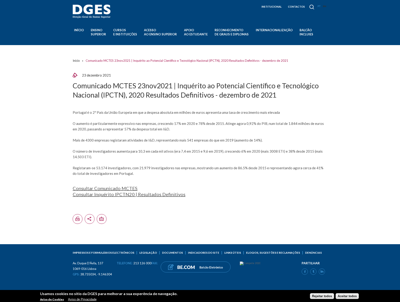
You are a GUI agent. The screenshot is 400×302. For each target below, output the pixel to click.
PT (319, 6)
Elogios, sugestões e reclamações (273, 252)
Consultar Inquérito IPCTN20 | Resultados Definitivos (129, 194)
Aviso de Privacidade (82, 299)
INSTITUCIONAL (272, 6)
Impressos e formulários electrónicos (103, 252)
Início (79, 30)
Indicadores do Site (203, 252)
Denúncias (313, 252)
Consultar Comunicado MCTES (105, 188)
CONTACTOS (296, 6)
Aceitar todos (347, 296)
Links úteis (232, 252)
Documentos (172, 252)
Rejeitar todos (322, 296)
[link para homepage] (92, 11)
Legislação (148, 252)
